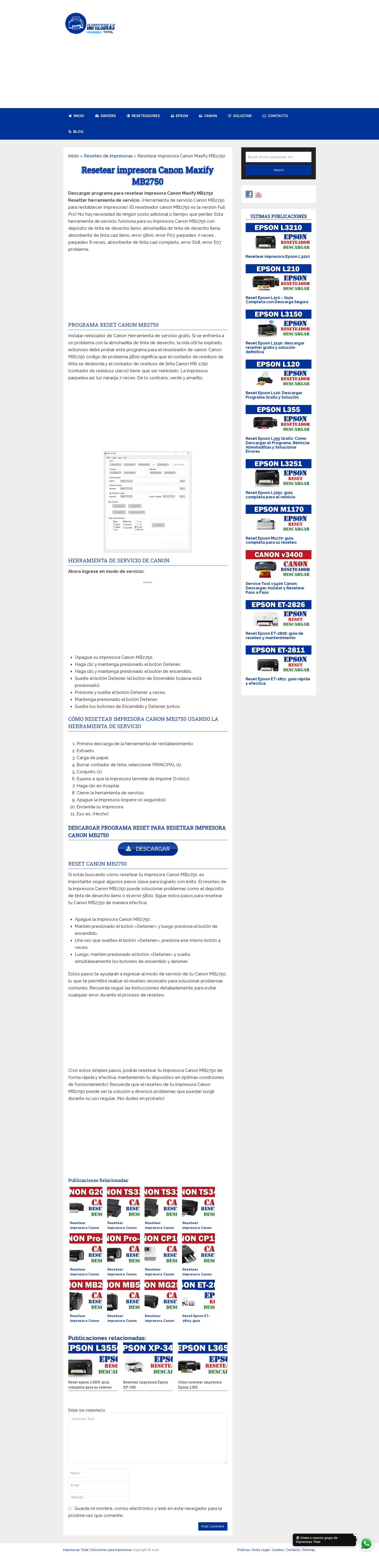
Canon (210, 116)
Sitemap (308, 1550)
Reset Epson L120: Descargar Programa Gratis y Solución (274, 394)
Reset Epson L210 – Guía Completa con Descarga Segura (277, 299)
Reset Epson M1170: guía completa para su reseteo (271, 540)
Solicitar (242, 116)
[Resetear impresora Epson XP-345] (147, 1360)
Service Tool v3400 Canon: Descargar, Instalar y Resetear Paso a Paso (275, 588)
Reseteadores (145, 116)
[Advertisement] (189, 77)
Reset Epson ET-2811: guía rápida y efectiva (278, 681)
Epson (181, 116)
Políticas (244, 1550)
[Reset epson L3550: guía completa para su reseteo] (93, 1360)
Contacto (277, 116)
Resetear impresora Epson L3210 (278, 256)
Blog (77, 132)
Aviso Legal (261, 1550)
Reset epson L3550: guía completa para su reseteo (90, 1384)
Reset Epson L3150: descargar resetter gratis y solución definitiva (275, 347)
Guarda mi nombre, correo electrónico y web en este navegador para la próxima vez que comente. (145, 1512)
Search (279, 170)
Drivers (108, 116)
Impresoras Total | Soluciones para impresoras (97, 1550)
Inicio (78, 116)
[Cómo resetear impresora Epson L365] (202, 1360)
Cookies (278, 1550)
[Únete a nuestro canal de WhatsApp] (366, 1543)
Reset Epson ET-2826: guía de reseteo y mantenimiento (274, 635)
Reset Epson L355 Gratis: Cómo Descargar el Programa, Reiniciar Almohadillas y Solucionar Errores (278, 445)
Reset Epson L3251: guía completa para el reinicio (270, 494)
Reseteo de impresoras (108, 156)
